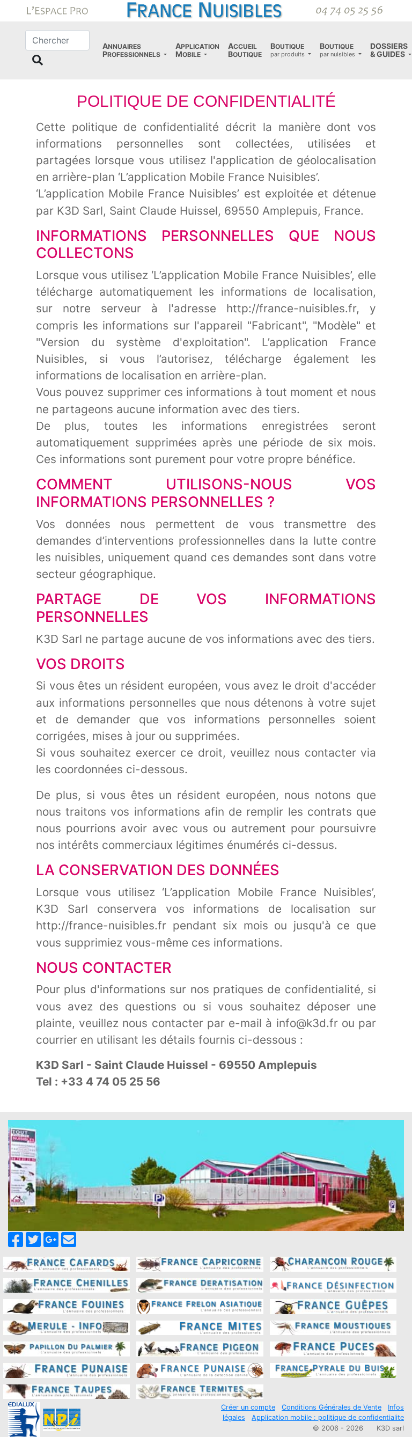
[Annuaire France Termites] (199, 1390)
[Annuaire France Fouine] (66, 1305)
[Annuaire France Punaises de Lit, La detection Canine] (199, 1369)
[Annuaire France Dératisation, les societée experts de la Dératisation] (199, 1284)
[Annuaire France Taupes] (66, 1390)
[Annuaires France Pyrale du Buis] (333, 1369)
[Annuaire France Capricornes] (199, 1263)
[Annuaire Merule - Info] (66, 1327)
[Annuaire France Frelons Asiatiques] (199, 1305)
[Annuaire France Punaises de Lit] (66, 1369)
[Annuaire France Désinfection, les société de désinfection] (333, 1284)
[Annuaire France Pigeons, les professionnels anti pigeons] (199, 1348)
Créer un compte (248, 1407)
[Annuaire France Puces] (333, 1348)
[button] (134, 50)
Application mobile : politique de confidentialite (328, 1417)
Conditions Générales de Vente (331, 1407)
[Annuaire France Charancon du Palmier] (333, 1263)
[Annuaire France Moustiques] (333, 1327)
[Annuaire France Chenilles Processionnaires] (66, 1284)
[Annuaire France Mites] (199, 1327)
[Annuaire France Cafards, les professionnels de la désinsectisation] (66, 1263)
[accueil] (206, 9)
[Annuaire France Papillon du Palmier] (66, 1348)
